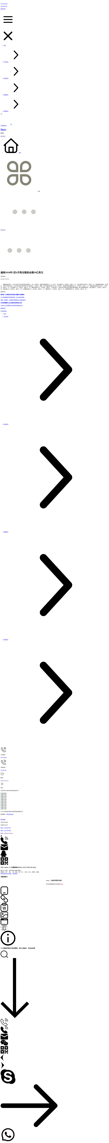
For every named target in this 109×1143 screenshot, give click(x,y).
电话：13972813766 (6, 827)
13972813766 (4, 6)
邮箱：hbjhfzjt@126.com (7, 833)
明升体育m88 (10, 814)
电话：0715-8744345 (6, 830)
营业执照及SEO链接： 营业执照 (9, 873)
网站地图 (3, 819)
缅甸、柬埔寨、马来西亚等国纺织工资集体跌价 (13, 300)
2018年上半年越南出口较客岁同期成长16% (12, 305)
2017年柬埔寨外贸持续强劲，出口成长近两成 (12, 297)
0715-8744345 (4, 3)
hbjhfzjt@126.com (4, 780)
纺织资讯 (3, 136)
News (3, 129)
